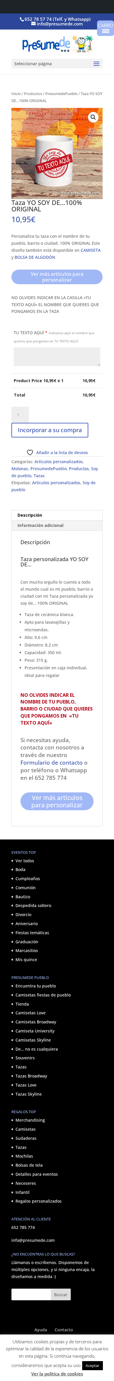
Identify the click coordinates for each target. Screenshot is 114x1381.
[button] (93, 117)
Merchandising (30, 1120)
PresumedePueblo (61, 93)
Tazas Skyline (28, 1094)
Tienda (22, 1004)
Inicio (16, 93)
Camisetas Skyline (33, 1040)
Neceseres (25, 1183)
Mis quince (26, 959)
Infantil (22, 1192)
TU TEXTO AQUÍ (54, 336)
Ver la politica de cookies (57, 1374)
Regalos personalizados (38, 1201)
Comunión (25, 887)
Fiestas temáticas (32, 932)
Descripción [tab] (30, 515)
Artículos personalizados (58, 461)
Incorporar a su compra (50, 430)
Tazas (39, 475)
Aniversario (26, 923)
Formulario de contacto (51, 762)
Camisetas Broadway (35, 1022)
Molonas (19, 468)
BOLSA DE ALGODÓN (35, 257)
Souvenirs (25, 1058)
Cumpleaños (27, 878)
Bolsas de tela (29, 1165)
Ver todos (24, 860)
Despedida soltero (33, 905)
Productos (33, 93)
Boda (20, 869)
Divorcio (23, 914)
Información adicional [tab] (40, 525)
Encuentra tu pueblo (35, 986)
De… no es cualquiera (36, 1049)
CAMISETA (91, 250)
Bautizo (22, 896)
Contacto (64, 1329)
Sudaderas (26, 1138)
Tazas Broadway (31, 1076)
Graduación (26, 941)
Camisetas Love (30, 1013)
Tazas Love (26, 1085)
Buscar (61, 1294)
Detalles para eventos (36, 1174)
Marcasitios (26, 950)
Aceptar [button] (92, 1365)
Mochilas (24, 1156)
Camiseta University (34, 1031)
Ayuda (40, 1329)
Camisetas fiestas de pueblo (43, 995)
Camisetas (25, 1129)
